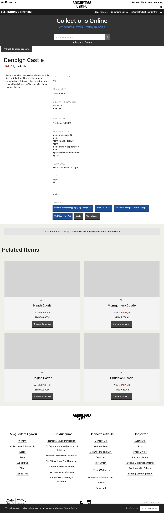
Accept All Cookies (149, 508)
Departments (101, 12)
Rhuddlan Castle (121, 378)
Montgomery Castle (122, 305)
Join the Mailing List (100, 452)
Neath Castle (42, 305)
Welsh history (92, 216)
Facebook (101, 457)
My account (146, 2)
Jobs (139, 446)
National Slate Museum (61, 466)
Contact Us (101, 441)
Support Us (22, 462)
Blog (22, 457)
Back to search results (17, 49)
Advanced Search (83, 42)
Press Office (140, 452)
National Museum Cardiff (61, 441)
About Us (140, 441)
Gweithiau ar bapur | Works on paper (131, 208)
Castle (78, 216)
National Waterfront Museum (61, 455)
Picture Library (140, 457)
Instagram (100, 462)
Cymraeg (158, 2)
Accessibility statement (100, 477)
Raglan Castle (42, 378)
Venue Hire (22, 473)
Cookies (100, 482)
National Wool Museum (61, 472)
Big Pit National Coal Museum (61, 461)
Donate (135, 2)
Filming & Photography (140, 473)
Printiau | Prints (103, 208)
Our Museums (7, 2)
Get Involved (100, 446)
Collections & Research (16, 12)
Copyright (101, 488)
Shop (22, 468)
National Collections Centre (144, 12)
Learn (22, 452)
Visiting (22, 441)
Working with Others (140, 468)
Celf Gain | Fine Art (62, 216)
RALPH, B (11, 66)
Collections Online (119, 12)
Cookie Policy (70, 508)
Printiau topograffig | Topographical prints (72, 208)
